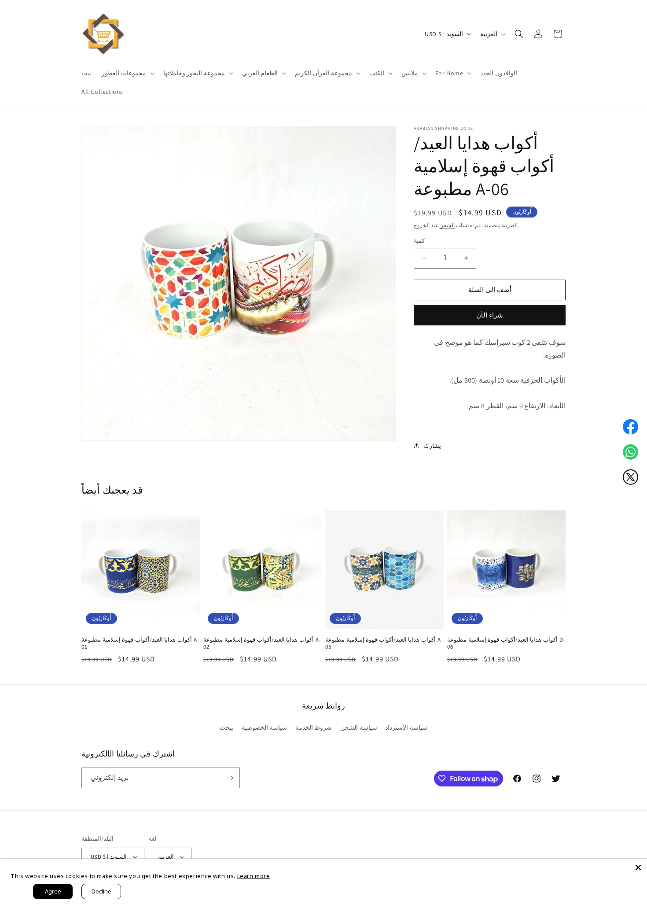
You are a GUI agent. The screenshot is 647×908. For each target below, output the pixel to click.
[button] (127, 73)
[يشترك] (229, 778)
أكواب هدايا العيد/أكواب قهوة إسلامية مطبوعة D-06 (506, 643)
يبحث (226, 727)
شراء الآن (489, 315)
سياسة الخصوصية (264, 727)
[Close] (638, 867)
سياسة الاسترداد (406, 727)
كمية (419, 240)
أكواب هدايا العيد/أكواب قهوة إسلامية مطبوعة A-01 (140, 643)
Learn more (253, 876)
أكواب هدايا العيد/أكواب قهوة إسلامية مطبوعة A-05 (384, 643)
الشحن (447, 225)
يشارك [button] (432, 446)
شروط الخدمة (313, 727)
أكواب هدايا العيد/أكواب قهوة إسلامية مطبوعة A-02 (262, 643)
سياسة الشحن (358, 727)
